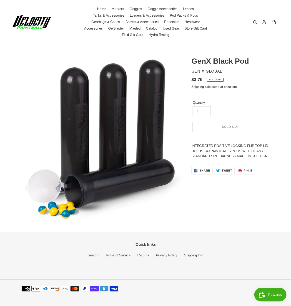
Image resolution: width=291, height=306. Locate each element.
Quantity (199, 102)
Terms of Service (117, 255)
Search (93, 255)
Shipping (197, 87)
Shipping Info (193, 255)
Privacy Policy (166, 255)
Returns (143, 255)
